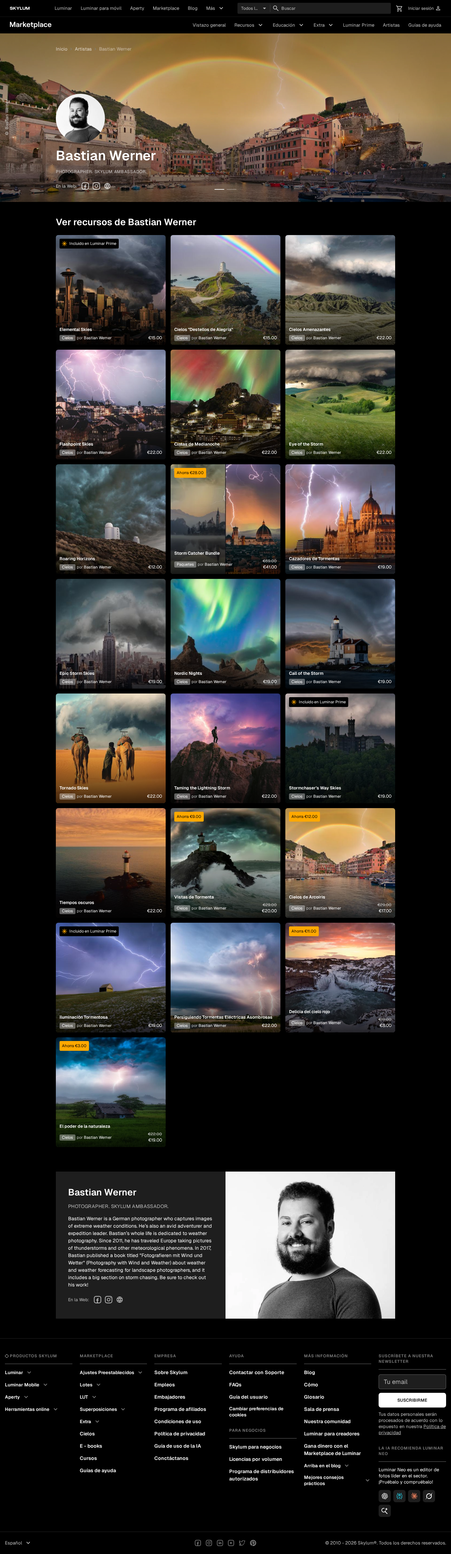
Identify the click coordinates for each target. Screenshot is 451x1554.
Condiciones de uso (177, 1421)
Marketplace (166, 8)
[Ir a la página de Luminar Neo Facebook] (198, 1543)
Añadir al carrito (110, 297)
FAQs (235, 1384)
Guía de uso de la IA (177, 1446)
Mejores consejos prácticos (338, 1480)
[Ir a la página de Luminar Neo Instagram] (209, 1543)
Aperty (137, 8)
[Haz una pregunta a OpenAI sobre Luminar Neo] (385, 1496)
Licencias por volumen (255, 1459)
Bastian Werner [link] (115, 49)
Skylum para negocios (255, 1447)
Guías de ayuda (424, 25)
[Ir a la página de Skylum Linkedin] (220, 1543)
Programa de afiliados (180, 1409)
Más (215, 8)
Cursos (88, 1458)
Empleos (164, 1384)
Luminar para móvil (101, 8)
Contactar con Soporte (256, 1372)
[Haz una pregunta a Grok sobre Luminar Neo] (429, 1496)
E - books (91, 1446)
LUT (89, 1397)
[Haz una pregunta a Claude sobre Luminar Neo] (414, 1496)
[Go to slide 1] (219, 189)
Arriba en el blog (327, 1465)
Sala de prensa (321, 1409)
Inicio (61, 49)
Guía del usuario (248, 1397)
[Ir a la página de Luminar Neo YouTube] (231, 1543)
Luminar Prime (358, 25)
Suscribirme (412, 1400)
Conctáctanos (171, 1458)
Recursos (249, 25)
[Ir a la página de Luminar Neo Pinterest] (253, 1543)
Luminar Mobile (27, 1385)
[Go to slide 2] (232, 189)
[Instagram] (96, 186)
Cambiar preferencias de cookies (256, 1412)
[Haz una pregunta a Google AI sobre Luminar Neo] (385, 1511)
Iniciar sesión (424, 8)
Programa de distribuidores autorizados (261, 1475)
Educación (289, 25)
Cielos (67, 337)
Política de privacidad (179, 1434)
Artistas (391, 25)
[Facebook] (85, 186)
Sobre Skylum (170, 1372)
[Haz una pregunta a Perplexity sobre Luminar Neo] (399, 1496)
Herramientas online (32, 1409)
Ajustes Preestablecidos (112, 1372)
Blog (193, 8)
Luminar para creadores (332, 1434)
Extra (324, 25)
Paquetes (185, 564)
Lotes (91, 1385)
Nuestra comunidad (327, 1421)
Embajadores (169, 1397)
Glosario (314, 1397)
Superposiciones (103, 1409)
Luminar (63, 8)
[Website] (107, 186)
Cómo (311, 1384)
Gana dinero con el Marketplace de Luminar (332, 1450)
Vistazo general (209, 25)
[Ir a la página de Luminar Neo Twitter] (242, 1543)
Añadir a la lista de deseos (110, 282)
